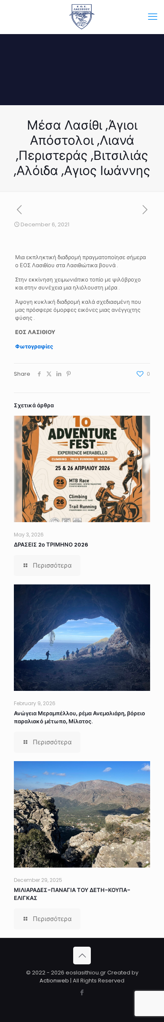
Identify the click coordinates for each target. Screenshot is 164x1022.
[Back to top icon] (82, 955)
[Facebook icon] (82, 992)
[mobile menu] (152, 17)
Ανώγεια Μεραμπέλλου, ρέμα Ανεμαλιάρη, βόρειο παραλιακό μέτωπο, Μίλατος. (79, 717)
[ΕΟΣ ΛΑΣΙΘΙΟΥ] (82, 16)
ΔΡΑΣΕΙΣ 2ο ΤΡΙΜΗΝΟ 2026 (51, 545)
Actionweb (54, 981)
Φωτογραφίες (34, 346)
